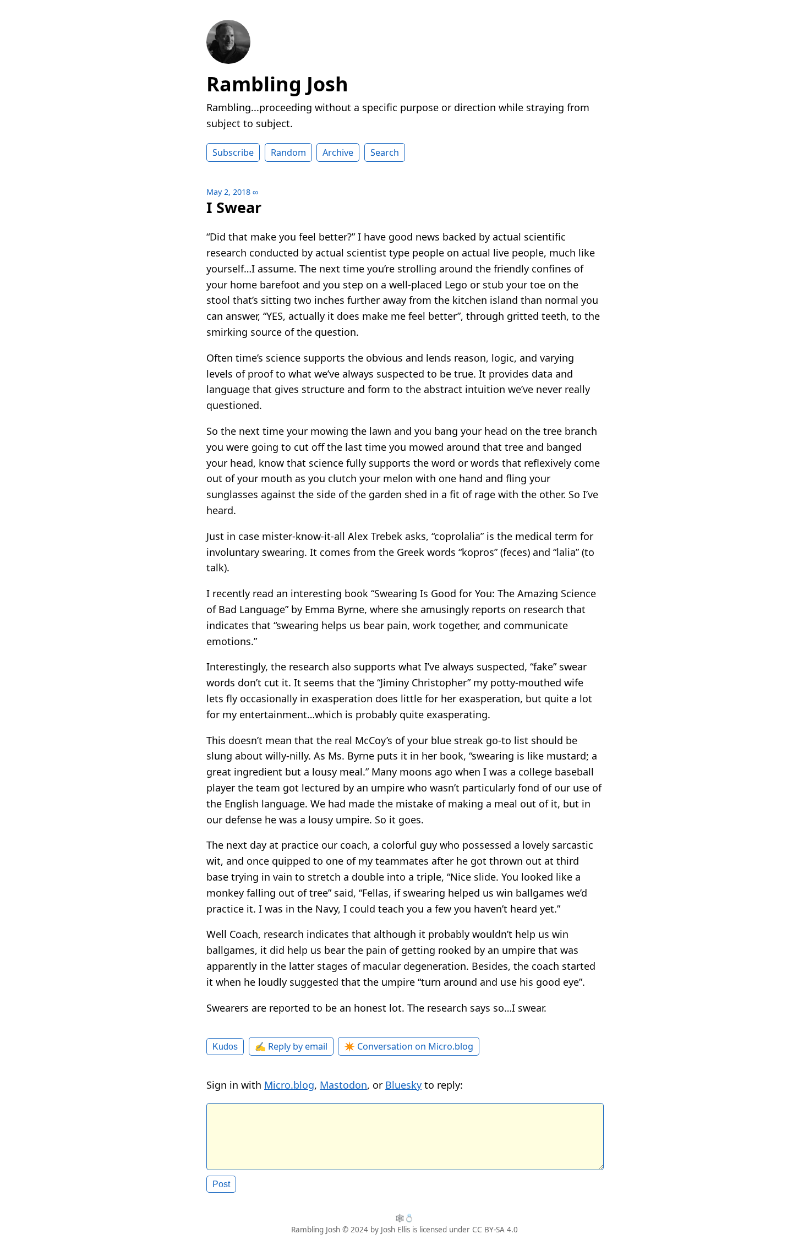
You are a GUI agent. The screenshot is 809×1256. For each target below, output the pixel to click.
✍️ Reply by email (291, 1046)
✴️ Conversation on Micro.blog (408, 1046)
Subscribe (233, 152)
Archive (337, 152)
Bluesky (403, 1084)
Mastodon (343, 1084)
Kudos (225, 1046)
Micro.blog (289, 1084)
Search (384, 152)
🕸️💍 (404, 1218)
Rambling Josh (277, 83)
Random (288, 152)
